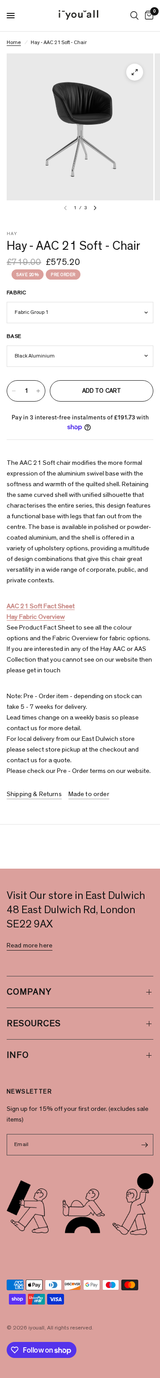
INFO (18, 1055)
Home (14, 42)
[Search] (134, 15)
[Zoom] (134, 72)
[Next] (95, 207)
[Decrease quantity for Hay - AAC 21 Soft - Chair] (13, 391)
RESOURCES (34, 1023)
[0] (147, 15)
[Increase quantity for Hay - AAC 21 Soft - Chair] (38, 391)
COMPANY (29, 992)
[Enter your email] (144, 1144)
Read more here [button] (29, 945)
